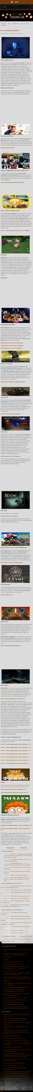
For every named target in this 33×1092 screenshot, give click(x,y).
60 (30, 1087)
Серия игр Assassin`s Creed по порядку (21, 890)
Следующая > (23, 847)
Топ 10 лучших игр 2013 (17, 933)
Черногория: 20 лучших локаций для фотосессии (16, 987)
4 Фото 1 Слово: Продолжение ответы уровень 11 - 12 (16, 747)
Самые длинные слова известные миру (13, 1063)
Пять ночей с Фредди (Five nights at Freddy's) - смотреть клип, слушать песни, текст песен (16, 879)
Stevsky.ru (3, 23)
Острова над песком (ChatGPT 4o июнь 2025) (15, 1000)
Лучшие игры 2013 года (7, 147)
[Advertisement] (16, 109)
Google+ (2, 1091)
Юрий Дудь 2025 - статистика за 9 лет (13, 964)
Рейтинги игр (16, 23)
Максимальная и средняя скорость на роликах (15, 1041)
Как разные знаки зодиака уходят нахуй (14, 1038)
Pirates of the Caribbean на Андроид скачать (13, 381)
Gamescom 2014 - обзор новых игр (20, 898)
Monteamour (6, 981)
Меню (16, 2)
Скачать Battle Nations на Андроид (10, 645)
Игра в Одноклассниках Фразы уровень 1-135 (13, 789)
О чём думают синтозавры (10, 970)
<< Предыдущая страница (8, 936)
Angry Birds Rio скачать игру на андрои (12, 345)
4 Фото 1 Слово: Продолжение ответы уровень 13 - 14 (16, 744)
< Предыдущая (10, 847)
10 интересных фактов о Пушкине (12, 1047)
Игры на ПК (13, 33)
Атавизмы (6, 959)
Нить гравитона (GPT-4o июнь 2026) (12, 1002)
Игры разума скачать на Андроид (10, 456)
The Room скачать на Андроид (9, 516)
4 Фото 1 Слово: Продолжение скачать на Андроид (15, 230)
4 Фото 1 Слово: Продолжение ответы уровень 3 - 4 (15, 760)
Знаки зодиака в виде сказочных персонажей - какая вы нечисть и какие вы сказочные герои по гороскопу (16, 1032)
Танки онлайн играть (7, 594)
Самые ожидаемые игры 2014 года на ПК (12, 182)
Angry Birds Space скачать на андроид (11, 348)
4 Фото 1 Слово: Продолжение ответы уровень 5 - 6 (15, 757)
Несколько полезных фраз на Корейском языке (16, 1075)
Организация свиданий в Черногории (13, 1004)
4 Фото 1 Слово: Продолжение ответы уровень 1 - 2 (15, 763)
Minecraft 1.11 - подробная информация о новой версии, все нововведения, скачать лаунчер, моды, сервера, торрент (18, 855)
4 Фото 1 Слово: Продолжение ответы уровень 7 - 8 (15, 753)
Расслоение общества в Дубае (11, 962)
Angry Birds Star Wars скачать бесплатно (12, 343)
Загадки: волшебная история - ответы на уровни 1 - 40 (16, 825)
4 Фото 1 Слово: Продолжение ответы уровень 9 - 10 (15, 750)
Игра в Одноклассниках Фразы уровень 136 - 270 (14, 792)
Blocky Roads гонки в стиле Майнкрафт (12, 562)
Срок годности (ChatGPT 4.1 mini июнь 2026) (15, 997)
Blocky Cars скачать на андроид (19, 875)
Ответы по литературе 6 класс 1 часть (13, 1065)
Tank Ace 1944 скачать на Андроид (10, 414)
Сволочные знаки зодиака (10, 1082)
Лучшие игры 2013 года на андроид (20, 916)
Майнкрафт (4, 277)
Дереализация (7, 957)
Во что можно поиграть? (10, 30)
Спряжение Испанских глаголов (11, 1036)
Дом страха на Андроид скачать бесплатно (13, 698)
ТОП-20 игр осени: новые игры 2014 (20, 896)
